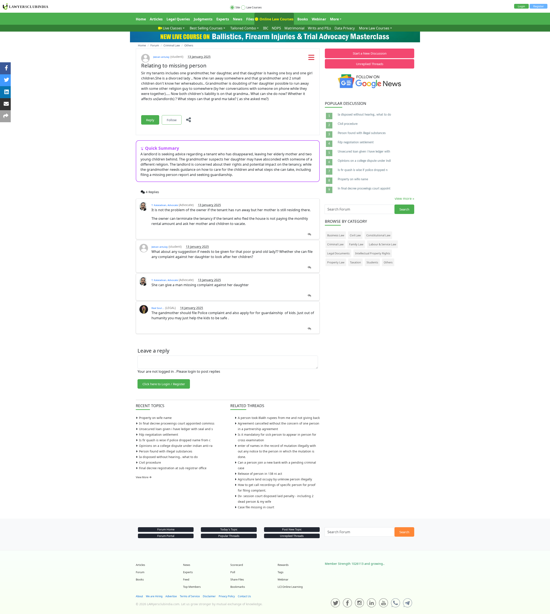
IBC (265, 28)
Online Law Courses (276, 19)
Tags (280, 572)
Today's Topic (228, 529)
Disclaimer (209, 596)
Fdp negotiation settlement (158, 434)
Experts (222, 19)
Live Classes (172, 28)
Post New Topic (292, 529)
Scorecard (236, 565)
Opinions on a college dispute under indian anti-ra (175, 446)
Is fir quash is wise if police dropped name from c (175, 440)
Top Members (192, 587)
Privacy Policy (227, 596)
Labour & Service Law (382, 244)
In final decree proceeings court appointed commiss (176, 423)
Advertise (171, 596)
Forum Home (165, 529)
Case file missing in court (256, 507)
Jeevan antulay (161, 56)
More (334, 19)
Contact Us (244, 596)
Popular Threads (228, 536)
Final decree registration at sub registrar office (172, 468)
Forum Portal (165, 536)
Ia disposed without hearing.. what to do (168, 457)
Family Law (356, 244)
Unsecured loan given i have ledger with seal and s (176, 429)
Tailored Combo (243, 28)
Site (237, 7)
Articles (156, 19)
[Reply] (309, 234)
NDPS (276, 28)
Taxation (355, 262)
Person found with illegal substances (165, 451)
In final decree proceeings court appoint (364, 188)
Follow (172, 120)
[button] (311, 58)
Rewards (283, 565)
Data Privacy (345, 28)
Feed (186, 579)
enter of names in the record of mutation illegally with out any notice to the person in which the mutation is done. (277, 451)
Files (250, 19)
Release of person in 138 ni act (260, 474)
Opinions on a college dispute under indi (364, 160)
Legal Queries (178, 19)
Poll (232, 572)
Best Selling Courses (206, 28)
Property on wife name (155, 418)
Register (538, 6)
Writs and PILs (319, 28)
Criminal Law (335, 244)
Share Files (237, 579)
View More (142, 477)
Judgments (203, 19)
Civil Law (355, 235)
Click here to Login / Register (163, 384)
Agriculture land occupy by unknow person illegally (275, 479)
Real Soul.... (157, 308)
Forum (140, 572)
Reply (150, 120)
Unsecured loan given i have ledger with (364, 151)
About (139, 596)
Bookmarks (237, 587)
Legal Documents (338, 253)
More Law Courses (374, 28)
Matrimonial (294, 28)
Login (521, 6)
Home (141, 19)
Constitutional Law (378, 235)
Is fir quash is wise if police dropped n (363, 170)
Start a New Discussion (370, 53)
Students (372, 262)
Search (404, 209)
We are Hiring (154, 596)
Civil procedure (150, 462)
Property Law (335, 262)
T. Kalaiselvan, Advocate (164, 205)
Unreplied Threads (369, 64)
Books (302, 19)
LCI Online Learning (290, 587)
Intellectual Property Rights (372, 253)
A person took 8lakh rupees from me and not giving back (279, 418)
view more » (404, 198)
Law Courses (254, 7)
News (237, 19)
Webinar (319, 19)
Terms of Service (190, 596)
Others (388, 262)
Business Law (335, 235)
